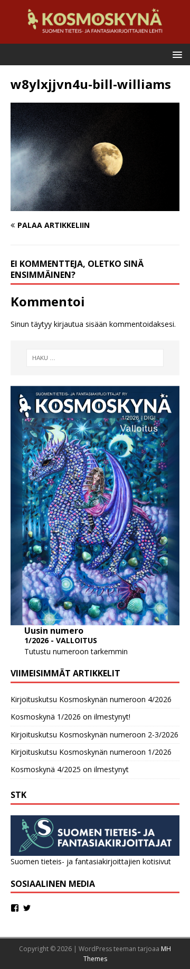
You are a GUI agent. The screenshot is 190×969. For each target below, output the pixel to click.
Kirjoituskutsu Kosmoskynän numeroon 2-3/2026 (94, 735)
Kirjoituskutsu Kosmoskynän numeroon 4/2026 (91, 699)
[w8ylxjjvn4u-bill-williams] (95, 205)
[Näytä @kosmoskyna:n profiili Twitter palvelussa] (27, 908)
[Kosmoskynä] (95, 38)
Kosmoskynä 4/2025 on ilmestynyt (70, 769)
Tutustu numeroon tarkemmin (76, 651)
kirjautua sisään (80, 324)
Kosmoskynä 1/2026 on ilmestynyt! (70, 717)
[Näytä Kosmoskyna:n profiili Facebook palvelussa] (15, 908)
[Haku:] (95, 358)
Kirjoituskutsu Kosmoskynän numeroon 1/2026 (91, 752)
